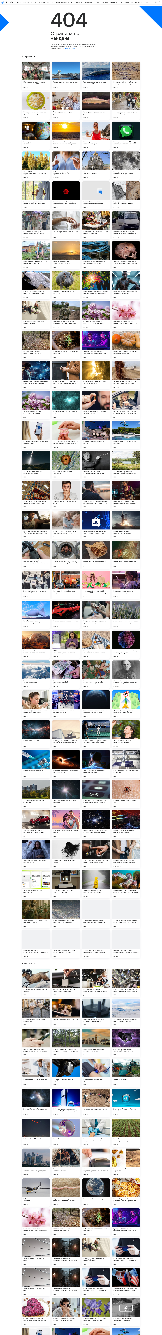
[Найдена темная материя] (36, 734)
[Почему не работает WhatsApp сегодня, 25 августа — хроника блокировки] (126, 136)
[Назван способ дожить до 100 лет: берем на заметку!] (96, 225)
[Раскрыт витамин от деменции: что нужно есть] (96, 405)
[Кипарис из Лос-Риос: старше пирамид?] (66, 1034)
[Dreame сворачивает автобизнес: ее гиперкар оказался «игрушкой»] (66, 615)
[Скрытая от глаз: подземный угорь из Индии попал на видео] (66, 1312)
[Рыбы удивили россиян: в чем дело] (96, 106)
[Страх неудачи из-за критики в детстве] (66, 495)
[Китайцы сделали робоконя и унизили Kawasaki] (66, 704)
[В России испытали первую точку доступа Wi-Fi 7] (36, 435)
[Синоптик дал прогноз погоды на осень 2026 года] (126, 106)
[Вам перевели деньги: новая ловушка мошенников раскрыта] (36, 1163)
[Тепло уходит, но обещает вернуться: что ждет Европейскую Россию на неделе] (66, 1004)
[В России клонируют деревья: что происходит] (66, 345)
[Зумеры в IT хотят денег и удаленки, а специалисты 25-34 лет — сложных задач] (96, 345)
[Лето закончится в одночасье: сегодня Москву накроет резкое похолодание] (36, 1282)
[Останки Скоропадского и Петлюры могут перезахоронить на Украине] (126, 674)
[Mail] (3, 2)
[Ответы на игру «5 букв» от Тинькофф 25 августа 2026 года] (126, 1034)
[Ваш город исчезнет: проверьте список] (36, 136)
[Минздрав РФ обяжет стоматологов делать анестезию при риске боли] (36, 944)
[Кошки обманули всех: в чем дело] (66, 1133)
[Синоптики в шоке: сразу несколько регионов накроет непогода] (36, 225)
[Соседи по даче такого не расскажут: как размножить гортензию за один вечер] (96, 315)
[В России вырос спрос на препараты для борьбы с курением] (66, 165)
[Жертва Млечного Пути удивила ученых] (36, 1222)
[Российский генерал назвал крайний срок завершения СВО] (66, 315)
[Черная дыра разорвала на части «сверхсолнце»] (66, 764)
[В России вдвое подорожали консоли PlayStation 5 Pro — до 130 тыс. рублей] (66, 1222)
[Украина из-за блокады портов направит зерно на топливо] (126, 375)
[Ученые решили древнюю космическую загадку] (36, 465)
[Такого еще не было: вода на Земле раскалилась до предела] (66, 136)
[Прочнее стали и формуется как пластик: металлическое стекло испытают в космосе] (126, 1103)
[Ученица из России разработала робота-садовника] (36, 914)
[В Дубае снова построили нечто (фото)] (96, 435)
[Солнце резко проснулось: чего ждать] (66, 405)
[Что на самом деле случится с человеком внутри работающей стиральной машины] (66, 555)
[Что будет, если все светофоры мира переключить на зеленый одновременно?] (126, 914)
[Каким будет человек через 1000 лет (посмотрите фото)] (126, 285)
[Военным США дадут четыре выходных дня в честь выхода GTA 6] (126, 495)
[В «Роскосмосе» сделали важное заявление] (126, 764)
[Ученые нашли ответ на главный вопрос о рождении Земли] (96, 704)
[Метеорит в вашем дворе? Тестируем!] (66, 465)
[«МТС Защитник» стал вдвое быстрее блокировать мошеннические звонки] (96, 764)
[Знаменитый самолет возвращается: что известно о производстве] (126, 1192)
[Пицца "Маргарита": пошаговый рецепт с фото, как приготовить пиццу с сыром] (126, 1312)
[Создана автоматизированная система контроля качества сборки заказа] (36, 495)
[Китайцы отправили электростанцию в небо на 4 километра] (36, 615)
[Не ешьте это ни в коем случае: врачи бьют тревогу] (36, 106)
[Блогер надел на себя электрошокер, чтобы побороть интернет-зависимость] (36, 555)
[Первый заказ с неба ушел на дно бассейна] (126, 435)
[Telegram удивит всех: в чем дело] (66, 225)
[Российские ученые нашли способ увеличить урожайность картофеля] (126, 1252)
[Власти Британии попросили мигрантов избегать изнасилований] (96, 1163)
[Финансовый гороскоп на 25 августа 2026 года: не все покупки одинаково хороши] (96, 585)
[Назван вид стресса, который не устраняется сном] (36, 1192)
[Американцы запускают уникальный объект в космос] (126, 1163)
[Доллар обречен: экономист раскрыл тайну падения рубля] (96, 944)
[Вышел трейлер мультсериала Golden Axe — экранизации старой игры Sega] (96, 674)
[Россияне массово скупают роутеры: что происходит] (96, 1133)
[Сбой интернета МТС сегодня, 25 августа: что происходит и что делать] (66, 375)
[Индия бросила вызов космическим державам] (126, 525)
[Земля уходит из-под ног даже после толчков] (36, 854)
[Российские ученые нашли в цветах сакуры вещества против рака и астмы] (126, 315)
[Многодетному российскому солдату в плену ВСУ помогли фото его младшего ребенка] (36, 76)
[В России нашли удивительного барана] (36, 1103)
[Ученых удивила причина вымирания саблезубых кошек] (126, 465)
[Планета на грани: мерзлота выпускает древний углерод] (36, 285)
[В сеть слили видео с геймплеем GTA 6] (66, 824)
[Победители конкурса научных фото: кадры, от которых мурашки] (126, 884)
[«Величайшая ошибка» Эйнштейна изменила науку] (96, 465)
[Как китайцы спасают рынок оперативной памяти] (126, 824)
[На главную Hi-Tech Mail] (8, 2)
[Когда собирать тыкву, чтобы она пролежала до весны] (126, 345)
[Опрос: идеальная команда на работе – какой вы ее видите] (126, 1004)
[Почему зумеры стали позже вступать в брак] (36, 315)
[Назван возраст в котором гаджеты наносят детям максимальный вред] (126, 585)
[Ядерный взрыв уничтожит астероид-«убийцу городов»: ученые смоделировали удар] (96, 914)
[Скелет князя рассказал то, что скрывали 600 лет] (96, 165)
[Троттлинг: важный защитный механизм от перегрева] (66, 944)
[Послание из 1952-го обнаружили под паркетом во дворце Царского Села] (126, 76)
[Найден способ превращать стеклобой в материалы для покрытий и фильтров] (96, 1064)
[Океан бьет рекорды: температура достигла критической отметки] (66, 255)
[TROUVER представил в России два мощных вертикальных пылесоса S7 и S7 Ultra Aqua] (126, 1064)
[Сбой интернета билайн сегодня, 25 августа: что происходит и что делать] (96, 495)
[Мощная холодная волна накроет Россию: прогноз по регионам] (96, 285)
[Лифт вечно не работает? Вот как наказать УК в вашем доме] (96, 854)
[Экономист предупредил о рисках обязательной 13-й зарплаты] (66, 674)
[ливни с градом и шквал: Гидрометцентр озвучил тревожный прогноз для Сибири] (96, 884)
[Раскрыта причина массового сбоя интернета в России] (96, 255)
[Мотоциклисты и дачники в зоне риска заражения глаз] (36, 255)
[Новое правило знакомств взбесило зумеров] (96, 136)
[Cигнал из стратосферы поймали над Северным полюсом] (126, 1133)
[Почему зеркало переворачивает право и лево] (36, 974)
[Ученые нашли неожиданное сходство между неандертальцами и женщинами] (66, 1282)
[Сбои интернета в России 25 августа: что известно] (96, 974)
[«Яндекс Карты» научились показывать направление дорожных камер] (126, 704)
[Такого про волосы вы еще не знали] (66, 854)
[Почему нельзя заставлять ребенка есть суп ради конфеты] (96, 1103)
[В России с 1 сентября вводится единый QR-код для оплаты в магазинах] (96, 794)
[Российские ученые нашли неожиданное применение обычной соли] (66, 1252)
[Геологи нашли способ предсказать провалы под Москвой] (36, 345)
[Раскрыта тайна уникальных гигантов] (66, 285)
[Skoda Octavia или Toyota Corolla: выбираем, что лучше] (66, 1064)
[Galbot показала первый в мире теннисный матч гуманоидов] (96, 734)
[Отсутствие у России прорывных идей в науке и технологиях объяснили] (36, 375)
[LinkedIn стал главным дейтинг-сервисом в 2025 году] (36, 1004)
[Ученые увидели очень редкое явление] (66, 794)
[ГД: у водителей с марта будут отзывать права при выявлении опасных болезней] (126, 405)
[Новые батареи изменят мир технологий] (96, 1004)
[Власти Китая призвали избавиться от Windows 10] (96, 195)
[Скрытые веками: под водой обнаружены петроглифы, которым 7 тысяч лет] (66, 914)
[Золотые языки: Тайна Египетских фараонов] (126, 1282)
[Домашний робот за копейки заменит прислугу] (66, 884)
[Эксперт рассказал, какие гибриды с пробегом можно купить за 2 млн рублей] (36, 824)
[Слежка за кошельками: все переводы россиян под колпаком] (96, 1282)
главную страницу (71, 48)
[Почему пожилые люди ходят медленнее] (36, 1133)
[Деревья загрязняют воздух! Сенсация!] (36, 794)
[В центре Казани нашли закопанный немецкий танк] (126, 195)
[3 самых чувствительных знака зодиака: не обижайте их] (66, 525)
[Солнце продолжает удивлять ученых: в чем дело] (96, 375)
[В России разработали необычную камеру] (36, 1034)
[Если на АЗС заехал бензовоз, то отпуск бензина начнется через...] (66, 585)
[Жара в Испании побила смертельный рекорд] (126, 734)
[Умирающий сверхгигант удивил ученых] (66, 76)
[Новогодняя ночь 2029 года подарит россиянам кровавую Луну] (66, 195)
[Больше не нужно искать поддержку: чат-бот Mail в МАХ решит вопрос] (126, 974)
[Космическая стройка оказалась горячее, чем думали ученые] (96, 824)
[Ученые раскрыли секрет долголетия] (66, 106)
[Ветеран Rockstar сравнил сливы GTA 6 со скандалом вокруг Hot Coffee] (36, 525)
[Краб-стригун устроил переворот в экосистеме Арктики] (66, 974)
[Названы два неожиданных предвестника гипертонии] (96, 1192)
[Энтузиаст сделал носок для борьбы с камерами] (66, 1192)
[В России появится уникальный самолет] (36, 1312)
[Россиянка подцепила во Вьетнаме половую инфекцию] (36, 195)
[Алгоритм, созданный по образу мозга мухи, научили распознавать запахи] (126, 645)
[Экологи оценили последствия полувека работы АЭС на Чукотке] (66, 1163)
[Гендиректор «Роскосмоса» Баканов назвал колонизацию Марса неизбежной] (36, 645)
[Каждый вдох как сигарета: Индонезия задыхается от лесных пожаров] (126, 944)
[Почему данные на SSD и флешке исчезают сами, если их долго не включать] (66, 734)
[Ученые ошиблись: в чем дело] (96, 1312)
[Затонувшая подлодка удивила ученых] (126, 555)
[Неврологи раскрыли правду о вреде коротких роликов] (96, 615)
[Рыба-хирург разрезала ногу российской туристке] (36, 1064)
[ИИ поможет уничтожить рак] (36, 764)
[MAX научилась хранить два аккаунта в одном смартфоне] (66, 645)
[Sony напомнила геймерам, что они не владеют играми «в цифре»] (96, 525)
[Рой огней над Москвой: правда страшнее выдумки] (36, 1252)
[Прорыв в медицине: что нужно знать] (126, 794)
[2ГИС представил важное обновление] (36, 884)
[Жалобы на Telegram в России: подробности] (126, 1222)
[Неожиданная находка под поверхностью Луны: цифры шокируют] (126, 165)
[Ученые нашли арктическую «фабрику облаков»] (36, 674)
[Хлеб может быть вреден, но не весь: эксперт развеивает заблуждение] (96, 555)
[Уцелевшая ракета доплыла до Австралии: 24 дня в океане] (96, 76)
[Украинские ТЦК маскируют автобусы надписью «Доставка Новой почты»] (126, 225)
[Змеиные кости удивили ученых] (96, 1222)
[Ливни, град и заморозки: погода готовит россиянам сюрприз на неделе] (126, 615)
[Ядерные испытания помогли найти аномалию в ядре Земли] (96, 1034)
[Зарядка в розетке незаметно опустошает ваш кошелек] (66, 1103)
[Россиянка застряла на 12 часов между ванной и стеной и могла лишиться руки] (96, 1252)
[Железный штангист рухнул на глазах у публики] (36, 585)
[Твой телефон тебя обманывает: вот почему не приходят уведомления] (36, 704)
